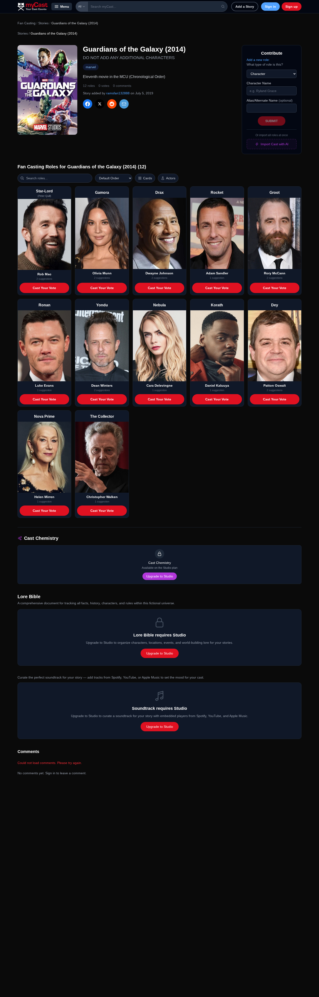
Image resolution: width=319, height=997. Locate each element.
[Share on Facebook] (87, 104)
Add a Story (244, 6)
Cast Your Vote (44, 288)
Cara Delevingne (159, 385)
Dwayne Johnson (159, 273)
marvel (91, 67)
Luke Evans (44, 385)
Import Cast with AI (274, 144)
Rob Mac (44, 274)
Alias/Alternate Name (270, 100)
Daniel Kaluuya (217, 385)
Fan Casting (26, 23)
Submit (271, 121)
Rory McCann (274, 273)
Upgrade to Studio (159, 576)
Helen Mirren (44, 497)
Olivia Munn (102, 273)
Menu (64, 6)
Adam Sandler (217, 273)
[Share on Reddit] (112, 104)
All (80, 6)
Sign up (291, 6)
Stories (43, 23)
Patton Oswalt (274, 385)
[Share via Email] (124, 104)
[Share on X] (99, 104)
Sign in (270, 6)
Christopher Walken (102, 497)
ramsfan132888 (118, 93)
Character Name (259, 83)
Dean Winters (102, 385)
